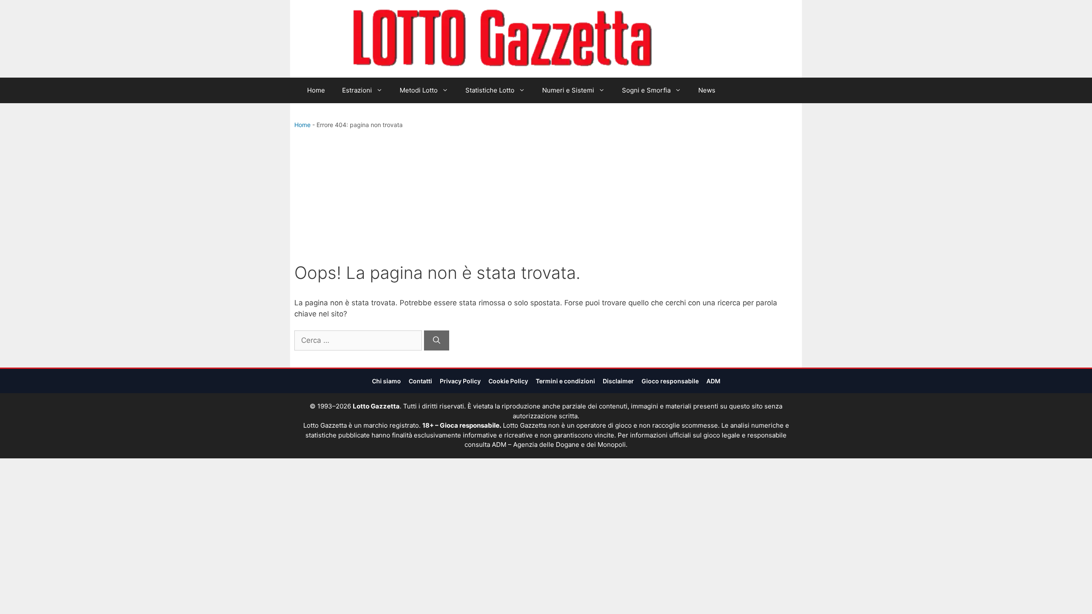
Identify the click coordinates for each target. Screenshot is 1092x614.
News (706, 90)
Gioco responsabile (670, 381)
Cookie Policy (508, 381)
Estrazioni (357, 90)
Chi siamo (386, 381)
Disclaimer (618, 381)
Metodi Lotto (419, 90)
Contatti (420, 381)
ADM (713, 381)
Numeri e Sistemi (568, 90)
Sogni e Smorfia (646, 90)
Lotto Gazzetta (701, 38)
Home (316, 90)
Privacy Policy (460, 381)
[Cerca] (436, 340)
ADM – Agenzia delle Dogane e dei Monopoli (559, 444)
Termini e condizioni (565, 381)
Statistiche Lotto (489, 90)
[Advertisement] (546, 198)
